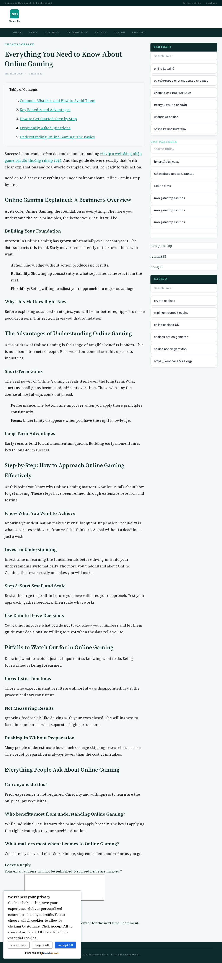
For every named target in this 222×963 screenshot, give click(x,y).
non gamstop (161, 245)
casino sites (162, 186)
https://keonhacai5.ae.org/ (173, 361)
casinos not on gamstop (171, 337)
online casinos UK (166, 324)
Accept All (65, 945)
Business (52, 32)
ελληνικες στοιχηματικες (172, 92)
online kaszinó (164, 68)
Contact (211, 3)
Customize (18, 945)
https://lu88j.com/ (166, 161)
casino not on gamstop (170, 349)
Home (17, 32)
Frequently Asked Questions (45, 128)
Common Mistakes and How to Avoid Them (57, 100)
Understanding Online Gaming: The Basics (57, 137)
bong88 (156, 267)
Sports (101, 32)
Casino (119, 32)
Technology (77, 32)
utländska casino (166, 117)
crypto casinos (164, 300)
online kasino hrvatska (170, 129)
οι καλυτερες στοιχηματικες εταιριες (181, 80)
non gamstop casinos (169, 198)
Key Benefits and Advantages (45, 109)
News (33, 32)
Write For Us (192, 3)
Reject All (42, 945)
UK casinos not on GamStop (174, 173)
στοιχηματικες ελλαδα (170, 105)
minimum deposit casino (171, 312)
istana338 (158, 256)
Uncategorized (20, 44)
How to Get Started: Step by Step (48, 118)
